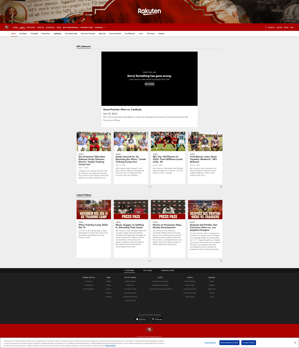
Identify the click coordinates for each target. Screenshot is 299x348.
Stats (211, 296)
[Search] (266, 27)
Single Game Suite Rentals (160, 285)
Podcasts (109, 293)
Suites (160, 277)
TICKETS (190, 277)
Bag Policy (130, 285)
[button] (149, 84)
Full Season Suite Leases (160, 281)
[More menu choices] (105, 27)
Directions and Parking (130, 296)
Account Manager (189, 281)
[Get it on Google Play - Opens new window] (157, 320)
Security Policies (130, 300)
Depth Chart (211, 289)
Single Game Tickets (189, 293)
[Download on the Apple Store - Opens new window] (141, 319)
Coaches (211, 293)
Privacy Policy (111, 345)
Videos (108, 285)
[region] (149, 343)
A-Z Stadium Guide (130, 289)
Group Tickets (189, 296)
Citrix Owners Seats (190, 289)
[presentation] (221, 187)
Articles (108, 281)
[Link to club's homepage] (6, 27)
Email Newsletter (89, 289)
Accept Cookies (248, 342)
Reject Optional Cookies (229, 342)
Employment (89, 285)
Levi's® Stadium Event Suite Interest (160, 289)
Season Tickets (189, 285)
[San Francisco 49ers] (149, 330)
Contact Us (88, 281)
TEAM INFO (211, 277)
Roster (212, 281)
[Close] (295, 342)
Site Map (108, 296)
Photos (108, 289)
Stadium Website (130, 281)
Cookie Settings (210, 342)
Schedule (212, 285)
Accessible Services (130, 293)
